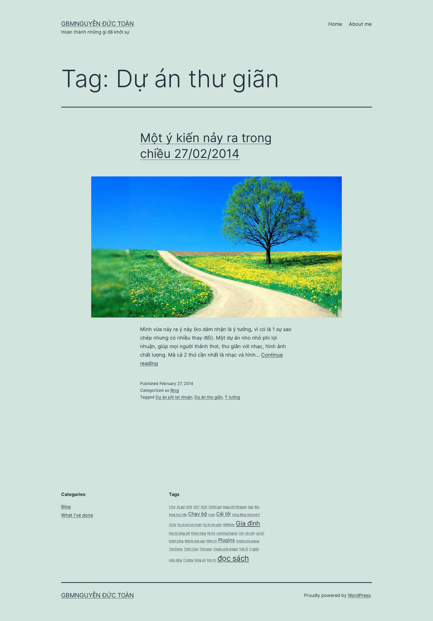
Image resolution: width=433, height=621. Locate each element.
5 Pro (172, 506)
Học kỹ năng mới (179, 533)
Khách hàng (198, 533)
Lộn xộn (250, 533)
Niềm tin (211, 541)
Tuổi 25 (243, 549)
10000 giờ (215, 506)
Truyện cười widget (225, 549)
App (250, 506)
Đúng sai (200, 560)
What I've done (77, 515)
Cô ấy (172, 524)
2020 (204, 506)
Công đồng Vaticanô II (246, 514)
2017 (196, 506)
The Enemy (176, 549)
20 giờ (181, 506)
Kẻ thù (211, 533)
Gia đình (248, 523)
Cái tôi (223, 514)
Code (211, 514)
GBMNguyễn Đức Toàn (97, 23)
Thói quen (205, 549)
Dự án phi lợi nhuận (174, 396)
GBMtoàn (229, 524)
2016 (189, 506)
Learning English (227, 533)
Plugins (226, 540)
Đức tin (211, 560)
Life (241, 533)
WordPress (359, 595)
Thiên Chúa (191, 549)
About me (360, 24)
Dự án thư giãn (208, 396)
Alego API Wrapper (235, 506)
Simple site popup (247, 541)
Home (335, 24)
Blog (174, 390)
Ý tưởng (232, 396)
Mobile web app (195, 541)
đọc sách (233, 558)
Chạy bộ (197, 514)
